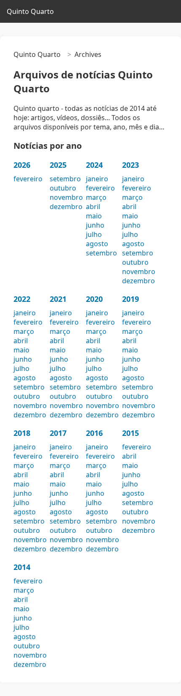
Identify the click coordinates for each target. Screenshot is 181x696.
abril (93, 206)
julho (94, 234)
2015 (130, 433)
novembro (66, 197)
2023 (130, 165)
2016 (94, 433)
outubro (63, 188)
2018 (21, 433)
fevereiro (28, 178)
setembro (65, 178)
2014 (21, 567)
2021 (58, 299)
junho (95, 225)
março (96, 197)
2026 (21, 165)
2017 (58, 433)
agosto (97, 243)
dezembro (66, 206)
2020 (94, 299)
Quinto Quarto (30, 11)
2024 (94, 165)
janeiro (97, 178)
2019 (130, 299)
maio (94, 215)
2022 (21, 299)
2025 (58, 165)
